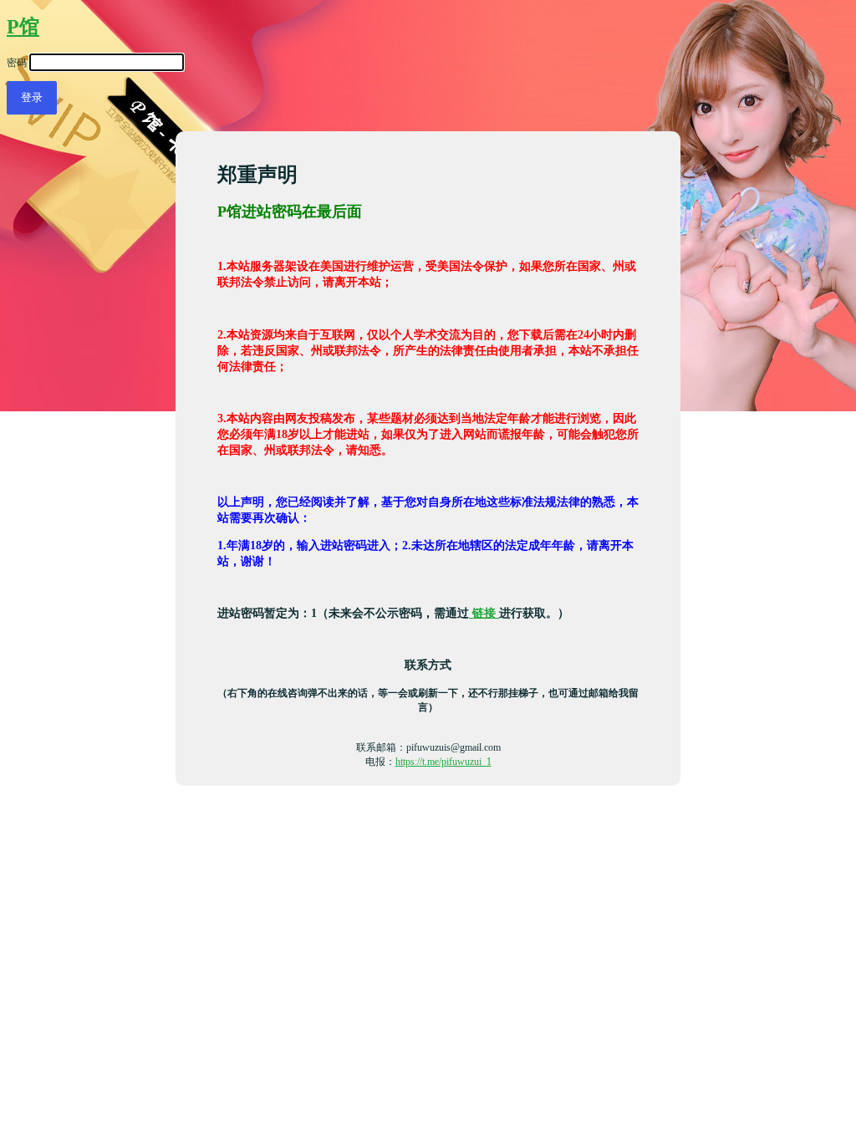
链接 (484, 612)
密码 (17, 63)
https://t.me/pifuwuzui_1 (443, 761)
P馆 (23, 27)
